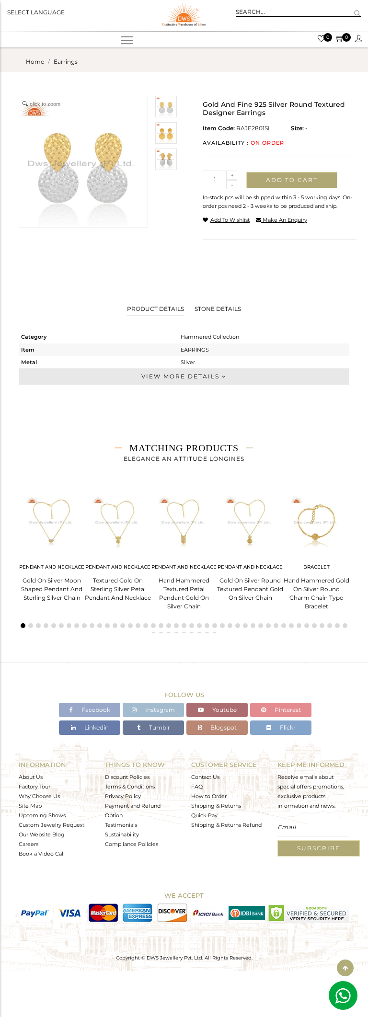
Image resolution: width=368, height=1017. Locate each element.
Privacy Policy (123, 796)
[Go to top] (345, 968)
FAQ (197, 786)
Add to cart (292, 179)
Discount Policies (127, 777)
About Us (31, 777)
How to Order (209, 796)
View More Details (181, 376)
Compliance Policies (131, 844)
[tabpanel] (52, 545)
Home (35, 61)
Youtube (224, 709)
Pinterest (287, 709)
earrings (66, 61)
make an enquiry (284, 220)
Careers (28, 844)
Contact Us (205, 777)
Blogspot (223, 727)
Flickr (287, 727)
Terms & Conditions (130, 786)
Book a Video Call (42, 853)
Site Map (30, 805)
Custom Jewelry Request (51, 825)
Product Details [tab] (155, 308)
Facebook (95, 709)
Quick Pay (204, 815)
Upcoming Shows (42, 815)
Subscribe (318, 848)
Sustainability (122, 834)
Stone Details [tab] (218, 308)
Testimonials (121, 825)
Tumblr (159, 727)
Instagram (159, 709)
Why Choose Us (39, 796)
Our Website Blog (42, 834)
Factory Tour (34, 786)
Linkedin (96, 727)
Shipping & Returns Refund (226, 825)
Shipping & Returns (216, 805)
